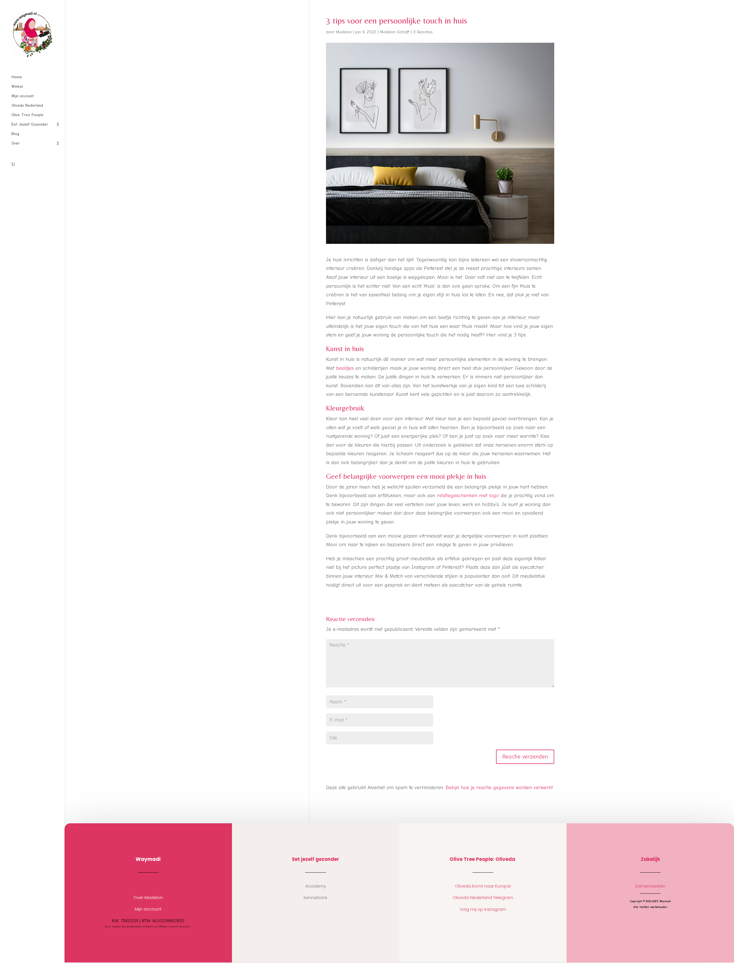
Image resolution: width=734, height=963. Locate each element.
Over (15, 143)
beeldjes (345, 368)
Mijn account (22, 96)
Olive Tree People (27, 115)
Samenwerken (650, 886)
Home (16, 77)
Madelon (344, 32)
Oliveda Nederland (27, 106)
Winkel (17, 87)
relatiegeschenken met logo (468, 496)
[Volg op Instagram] (142, 883)
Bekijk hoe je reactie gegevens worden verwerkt (499, 788)
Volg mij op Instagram (483, 909)
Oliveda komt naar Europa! (483, 886)
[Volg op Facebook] (154, 883)
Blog (15, 134)
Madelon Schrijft (394, 32)
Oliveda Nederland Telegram (483, 897)
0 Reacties (422, 32)
